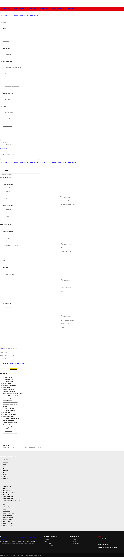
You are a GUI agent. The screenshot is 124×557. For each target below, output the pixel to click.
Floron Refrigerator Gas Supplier (12, 393)
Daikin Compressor (8, 389)
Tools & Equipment (8, 429)
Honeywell (8, 427)
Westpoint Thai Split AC (10, 433)
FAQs (46, 541)
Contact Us (48, 539)
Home (1, 348)
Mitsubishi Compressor (10, 404)
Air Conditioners (8, 379)
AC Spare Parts (7, 377)
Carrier (4, 464)
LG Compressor (7, 400)
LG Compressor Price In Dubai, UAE (13, 363)
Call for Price (13, 369)
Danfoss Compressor (9, 391)
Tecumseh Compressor (10, 422)
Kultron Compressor (9, 398)
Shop (4, 348)
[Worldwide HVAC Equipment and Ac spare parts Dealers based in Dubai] (38, 8)
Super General (9, 381)
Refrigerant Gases (8, 416)
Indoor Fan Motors (10, 410)
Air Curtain (8, 431)
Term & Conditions (50, 546)
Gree (4, 468)
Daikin (4, 476)
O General (5, 462)
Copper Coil (6, 387)
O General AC (7, 412)
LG (3, 466)
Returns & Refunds (50, 543)
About (74, 541)
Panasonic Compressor (10, 414)
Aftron (4, 474)
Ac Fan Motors (9, 408)
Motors (5, 406)
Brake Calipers (6, 460)
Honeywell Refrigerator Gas (11, 396)
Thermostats (7, 425)
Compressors (7, 383)
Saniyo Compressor (9, 420)
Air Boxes (5, 470)
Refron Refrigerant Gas (12, 418)
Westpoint (5, 478)
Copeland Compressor (9, 385)
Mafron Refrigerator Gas (10, 402)
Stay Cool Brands (77, 543)
